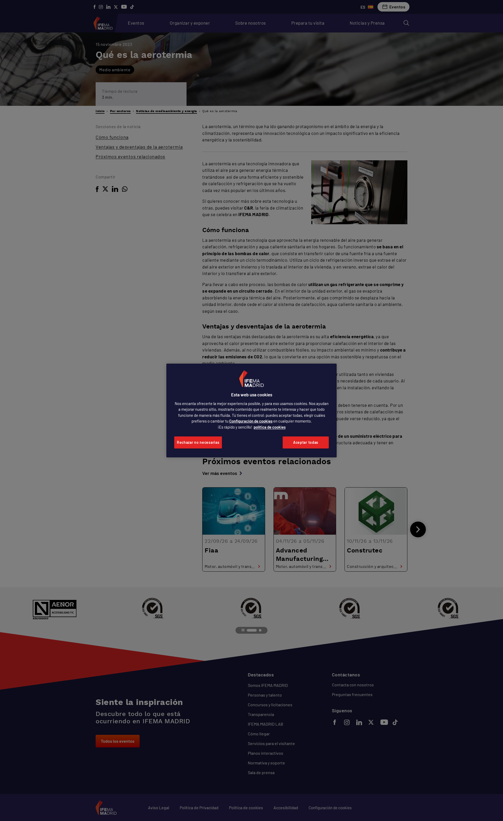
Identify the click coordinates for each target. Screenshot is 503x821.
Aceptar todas (305, 442)
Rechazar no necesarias (198, 442)
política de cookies (270, 427)
